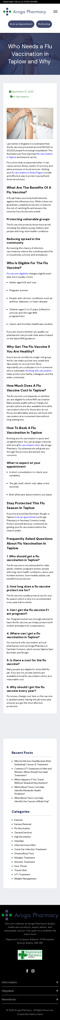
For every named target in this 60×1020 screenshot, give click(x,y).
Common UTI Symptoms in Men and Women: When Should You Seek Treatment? (33, 772)
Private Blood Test (24, 853)
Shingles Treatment (24, 857)
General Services (23, 832)
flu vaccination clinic (29, 445)
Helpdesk (8, 991)
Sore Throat (20, 866)
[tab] (30, 982)
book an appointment (26, 517)
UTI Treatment (22, 874)
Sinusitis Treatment (24, 861)
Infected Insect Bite (25, 845)
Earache (18, 819)
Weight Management (25, 878)
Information (9, 982)
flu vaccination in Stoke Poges (27, 172)
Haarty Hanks (36, 1014)
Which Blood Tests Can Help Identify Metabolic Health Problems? (29, 790)
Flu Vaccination (20, 96)
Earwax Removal (22, 824)
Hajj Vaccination (22, 836)
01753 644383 (31, 1)
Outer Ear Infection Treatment (30, 849)
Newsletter (9, 999)
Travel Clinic (20, 870)
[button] (21, 24)
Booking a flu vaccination (39, 370)
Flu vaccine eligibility (17, 273)
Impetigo (19, 840)
